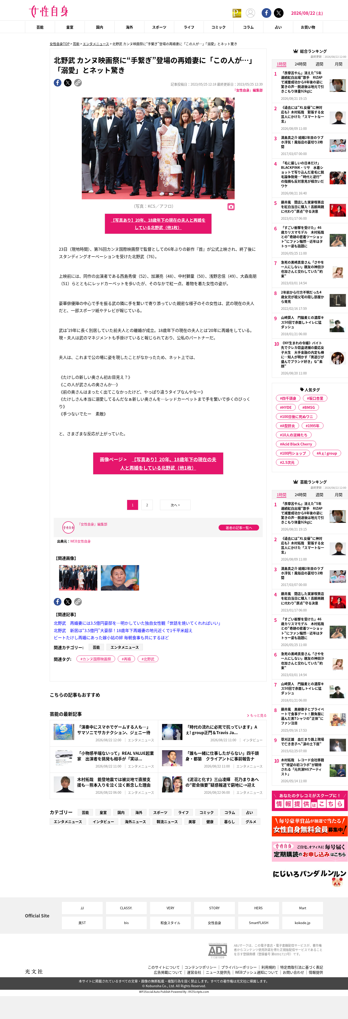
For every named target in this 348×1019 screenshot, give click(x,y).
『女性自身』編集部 (248, 90)
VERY (170, 907)
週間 (319, 63)
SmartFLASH (258, 922)
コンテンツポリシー (200, 967)
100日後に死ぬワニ (297, 416)
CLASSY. (126, 907)
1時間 (281, 63)
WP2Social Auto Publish (154, 991)
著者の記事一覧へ (239, 527)
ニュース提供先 (218, 972)
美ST (82, 922)
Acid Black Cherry (297, 443)
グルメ (251, 821)
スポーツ (159, 27)
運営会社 (194, 972)
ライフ (189, 27)
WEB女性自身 (80, 541)
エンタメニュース (96, 43)
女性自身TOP (60, 43)
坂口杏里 (316, 398)
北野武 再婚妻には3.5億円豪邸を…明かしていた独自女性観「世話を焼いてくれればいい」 (138, 623)
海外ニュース (135, 821)
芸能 (40, 27)
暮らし (229, 821)
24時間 (300, 63)
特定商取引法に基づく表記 (301, 967)
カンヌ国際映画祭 (97, 658)
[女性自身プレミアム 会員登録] (237, 13)
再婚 (127, 658)
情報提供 (316, 972)
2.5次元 (288, 462)
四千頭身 (289, 398)
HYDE (287, 407)
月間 (338, 63)
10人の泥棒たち (294, 434)
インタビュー (103, 821)
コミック (218, 27)
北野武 (149, 658)
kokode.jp (302, 922)
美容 (192, 821)
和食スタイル (170, 922)
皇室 (69, 27)
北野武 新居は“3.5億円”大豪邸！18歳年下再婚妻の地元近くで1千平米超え (123, 630)
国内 (99, 27)
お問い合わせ (293, 972)
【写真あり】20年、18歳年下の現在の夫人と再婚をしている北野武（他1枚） (158, 223)
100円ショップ (294, 453)
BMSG (309, 407)
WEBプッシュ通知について (256, 972)
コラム (248, 27)
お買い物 (308, 27)
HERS (258, 907)
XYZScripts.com (198, 991)
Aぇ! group (328, 453)
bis (126, 922)
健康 (209, 821)
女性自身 (214, 922)
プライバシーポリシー (239, 967)
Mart (302, 907)
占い (278, 27)
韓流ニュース (167, 821)
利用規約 (268, 967)
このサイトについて (164, 967)
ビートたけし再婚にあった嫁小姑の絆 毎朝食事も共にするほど (111, 637)
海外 (129, 27)
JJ (82, 907)
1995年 (313, 425)
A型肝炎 (288, 425)
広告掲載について (168, 972)
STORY (214, 907)
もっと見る (258, 715)
